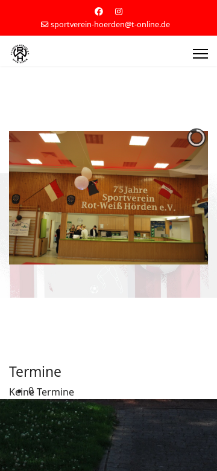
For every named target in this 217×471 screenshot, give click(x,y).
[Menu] (200, 54)
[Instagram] (118, 11)
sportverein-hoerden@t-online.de (110, 24)
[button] (118, 390)
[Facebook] (99, 11)
